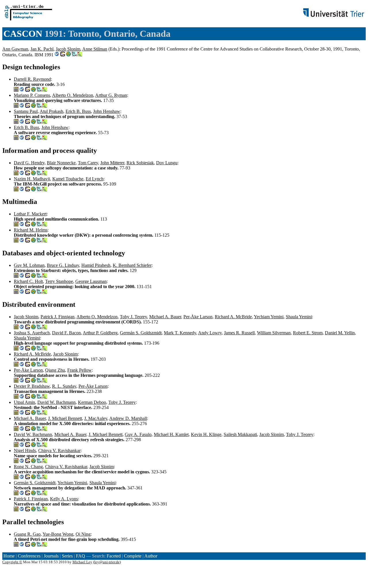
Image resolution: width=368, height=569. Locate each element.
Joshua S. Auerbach (32, 332)
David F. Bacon (66, 332)
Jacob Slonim (68, 49)
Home (9, 555)
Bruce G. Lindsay (63, 265)
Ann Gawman (15, 49)
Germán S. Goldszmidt (141, 332)
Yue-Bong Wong (58, 534)
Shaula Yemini (299, 316)
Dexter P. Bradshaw (32, 386)
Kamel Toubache (67, 178)
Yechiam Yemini (268, 316)
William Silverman (274, 332)
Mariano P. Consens (32, 95)
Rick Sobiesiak (140, 162)
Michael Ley (82, 562)
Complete (132, 555)
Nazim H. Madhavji (32, 178)
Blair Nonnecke (61, 162)
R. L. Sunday (64, 386)
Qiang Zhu (55, 370)
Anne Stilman (94, 49)
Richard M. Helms (30, 229)
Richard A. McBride (233, 316)
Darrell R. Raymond (32, 79)
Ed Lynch (94, 178)
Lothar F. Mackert (30, 213)
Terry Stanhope (59, 281)
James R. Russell (239, 332)
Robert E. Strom (308, 332)
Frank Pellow (79, 370)
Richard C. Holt (28, 281)
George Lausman (91, 281)
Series (67, 555)
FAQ (80, 555)
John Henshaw (106, 111)
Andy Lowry (210, 332)
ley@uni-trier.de (107, 562)
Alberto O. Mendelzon (72, 95)
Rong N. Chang (28, 466)
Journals (51, 555)
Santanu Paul (26, 111)
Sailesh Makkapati (240, 434)
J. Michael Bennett (65, 418)
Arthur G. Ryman (111, 95)
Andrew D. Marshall (128, 418)
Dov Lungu (166, 162)
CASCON (22, 33)
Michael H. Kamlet (171, 434)
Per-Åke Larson (197, 316)
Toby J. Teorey (133, 316)
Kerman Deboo (92, 402)
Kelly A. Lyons (64, 498)
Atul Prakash (51, 111)
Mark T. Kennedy (180, 332)
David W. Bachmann (56, 402)
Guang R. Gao (27, 534)
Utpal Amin (24, 402)
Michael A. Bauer (165, 316)
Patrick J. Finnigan (57, 316)
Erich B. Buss (78, 111)
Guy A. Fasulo (138, 434)
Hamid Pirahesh (95, 265)
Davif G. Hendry (29, 162)
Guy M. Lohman (29, 265)
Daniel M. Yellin (340, 332)
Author (150, 555)
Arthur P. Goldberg (100, 332)
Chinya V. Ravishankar (59, 450)
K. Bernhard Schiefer (132, 265)
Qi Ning (83, 534)
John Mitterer (112, 162)
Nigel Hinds (25, 450)
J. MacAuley (95, 418)
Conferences (29, 555)
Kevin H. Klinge (206, 434)
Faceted (114, 555)
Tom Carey (88, 162)
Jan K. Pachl (41, 49)
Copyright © (12, 562)
